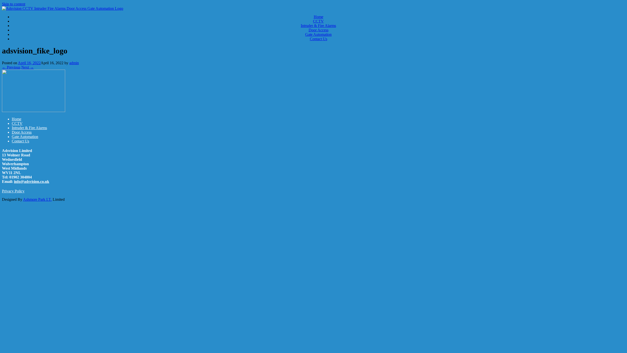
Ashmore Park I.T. (37, 199)
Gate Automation (318, 34)
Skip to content (13, 4)
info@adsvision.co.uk (31, 181)
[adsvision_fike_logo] (33, 111)
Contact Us (318, 39)
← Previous (11, 67)
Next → (27, 67)
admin (74, 63)
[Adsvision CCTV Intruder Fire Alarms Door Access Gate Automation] (62, 8)
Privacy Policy (13, 191)
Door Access (318, 30)
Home (318, 17)
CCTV (318, 21)
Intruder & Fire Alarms (318, 26)
